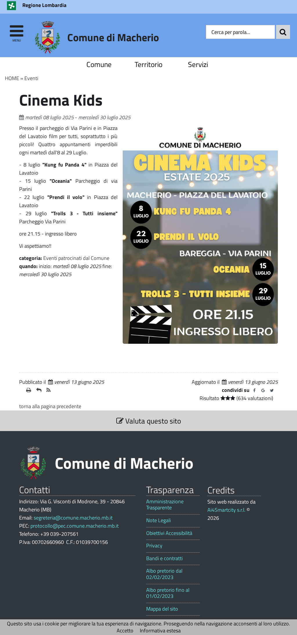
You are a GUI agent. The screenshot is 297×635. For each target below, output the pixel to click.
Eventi (31, 78)
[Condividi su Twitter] (272, 390)
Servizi (198, 64)
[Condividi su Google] (263, 390)
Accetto (125, 630)
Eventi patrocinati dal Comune (76, 258)
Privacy (154, 545)
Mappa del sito (162, 609)
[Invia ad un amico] (39, 390)
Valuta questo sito (152, 420)
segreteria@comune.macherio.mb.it (73, 518)
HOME (12, 78)
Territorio (148, 64)
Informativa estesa (160, 630)
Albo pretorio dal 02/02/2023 (164, 574)
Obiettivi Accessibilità (169, 533)
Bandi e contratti (164, 558)
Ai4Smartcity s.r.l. (226, 510)
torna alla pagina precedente (50, 406)
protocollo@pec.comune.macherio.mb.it (74, 526)
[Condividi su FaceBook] (254, 390)
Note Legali (158, 520)
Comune (99, 64)
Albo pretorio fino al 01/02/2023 (167, 593)
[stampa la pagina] (29, 390)
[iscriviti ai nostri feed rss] (49, 390)
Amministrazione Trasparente (165, 504)
